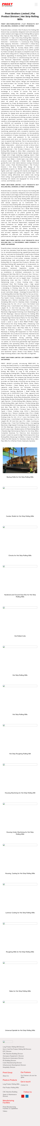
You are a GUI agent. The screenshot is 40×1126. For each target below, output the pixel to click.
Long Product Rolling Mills (11, 1084)
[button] (36, 4)
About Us (6, 1076)
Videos (5, 1111)
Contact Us (24, 1085)
